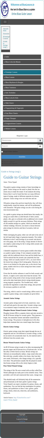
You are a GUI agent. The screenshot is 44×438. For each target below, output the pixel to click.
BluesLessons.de (22, 417)
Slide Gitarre (9, 103)
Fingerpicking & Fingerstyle (14, 108)
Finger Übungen (10, 118)
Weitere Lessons (10, 129)
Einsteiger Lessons (6, 37)
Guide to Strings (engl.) (11, 171)
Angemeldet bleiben (11, 151)
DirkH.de (22, 421)
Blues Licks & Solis (11, 98)
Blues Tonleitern (10, 87)
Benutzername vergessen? (10, 163)
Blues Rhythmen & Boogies (14, 82)
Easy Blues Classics (11, 113)
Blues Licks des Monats (12, 62)
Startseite (6, 34)
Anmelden (22, 157)
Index (7, 57)
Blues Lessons (9, 77)
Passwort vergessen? (9, 162)
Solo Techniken (10, 93)
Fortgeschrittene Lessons (13, 123)
